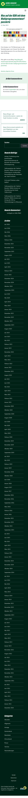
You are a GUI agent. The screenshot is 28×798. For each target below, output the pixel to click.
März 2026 (7, 236)
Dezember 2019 (9, 441)
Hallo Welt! (18, 213)
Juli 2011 (7, 684)
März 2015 (7, 549)
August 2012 (8, 653)
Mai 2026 (7, 232)
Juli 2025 (7, 259)
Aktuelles (3, 71)
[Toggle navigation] (25, 10)
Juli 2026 (7, 224)
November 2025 (9, 247)
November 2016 (9, 499)
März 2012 (7, 665)
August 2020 (8, 418)
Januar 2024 (7, 309)
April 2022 (7, 356)
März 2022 (7, 360)
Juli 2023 (7, 333)
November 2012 (9, 650)
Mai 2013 (7, 630)
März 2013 (7, 638)
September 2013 (9, 615)
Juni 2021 (7, 383)
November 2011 (9, 673)
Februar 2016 (8, 510)
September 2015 (9, 530)
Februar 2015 (8, 553)
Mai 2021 (7, 387)
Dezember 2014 (9, 561)
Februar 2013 (8, 642)
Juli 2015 (7, 534)
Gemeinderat (8, 731)
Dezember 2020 (9, 406)
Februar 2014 (8, 595)
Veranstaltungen (9, 750)
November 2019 (9, 445)
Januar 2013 (7, 646)
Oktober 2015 (8, 526)
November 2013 (9, 607)
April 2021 (7, 391)
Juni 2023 (7, 336)
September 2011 (9, 681)
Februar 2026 (8, 240)
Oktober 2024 (8, 286)
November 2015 (9, 522)
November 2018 (9, 472)
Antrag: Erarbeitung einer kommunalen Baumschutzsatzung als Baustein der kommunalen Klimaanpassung (12, 160)
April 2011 (7, 692)
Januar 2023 (7, 348)
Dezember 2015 (9, 518)
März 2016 (7, 507)
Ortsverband (8, 739)
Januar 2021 (7, 402)
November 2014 (9, 565)
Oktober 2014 (8, 568)
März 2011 (7, 696)
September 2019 (9, 452)
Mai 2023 (7, 340)
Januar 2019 (7, 468)
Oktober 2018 (8, 476)
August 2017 (8, 487)
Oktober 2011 (8, 677)
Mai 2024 (7, 298)
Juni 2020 (7, 421)
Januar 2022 (7, 367)
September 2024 (9, 290)
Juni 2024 (7, 294)
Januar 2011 (7, 704)
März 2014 (7, 592)
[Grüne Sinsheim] (3, 4)
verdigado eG (10, 790)
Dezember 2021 (9, 371)
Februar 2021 (8, 398)
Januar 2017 (7, 491)
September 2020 (9, 414)
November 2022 (9, 352)
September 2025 (9, 251)
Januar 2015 (7, 557)
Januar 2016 (7, 514)
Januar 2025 (7, 275)
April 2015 (7, 545)
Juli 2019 (7, 456)
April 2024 (7, 302)
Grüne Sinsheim (11, 3)
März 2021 (7, 394)
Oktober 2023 (8, 321)
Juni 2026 (7, 228)
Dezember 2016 (9, 495)
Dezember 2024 (9, 278)
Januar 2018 (7, 483)
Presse (12, 71)
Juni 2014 (7, 580)
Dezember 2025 (9, 244)
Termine (6, 747)
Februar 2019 (8, 464)
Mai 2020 (7, 425)
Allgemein (8, 71)
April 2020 (7, 429)
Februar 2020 (8, 437)
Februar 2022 (8, 363)
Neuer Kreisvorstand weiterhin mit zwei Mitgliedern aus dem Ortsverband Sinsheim (14, 130)
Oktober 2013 (8, 611)
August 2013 (8, 619)
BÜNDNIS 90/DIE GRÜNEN (13, 5)
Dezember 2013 (9, 603)
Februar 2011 (8, 700)
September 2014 (9, 572)
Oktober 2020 (8, 410)
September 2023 (9, 325)
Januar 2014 (7, 599)
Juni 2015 (7, 537)
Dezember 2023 (9, 313)
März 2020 (7, 433)
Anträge (6, 727)
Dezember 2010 (9, 708)
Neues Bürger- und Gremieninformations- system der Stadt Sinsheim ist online (14, 117)
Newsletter (7, 735)
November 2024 (9, 282)
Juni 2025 (7, 263)
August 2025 (8, 255)
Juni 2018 (7, 479)
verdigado (10, 213)
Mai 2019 (7, 460)
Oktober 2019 (8, 449)
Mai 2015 (7, 541)
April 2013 (7, 634)
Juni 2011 (7, 688)
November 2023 (9, 317)
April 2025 (7, 267)
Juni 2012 (7, 661)
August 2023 (8, 329)
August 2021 (8, 375)
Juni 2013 (7, 626)
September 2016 (9, 503)
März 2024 (7, 305)
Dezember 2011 (9, 669)
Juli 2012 (7, 657)
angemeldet (12, 89)
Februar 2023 (8, 344)
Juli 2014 (7, 576)
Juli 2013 (7, 623)
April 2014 (7, 588)
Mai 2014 (7, 584)
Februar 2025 (8, 271)
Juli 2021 (7, 379)
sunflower (12, 788)
